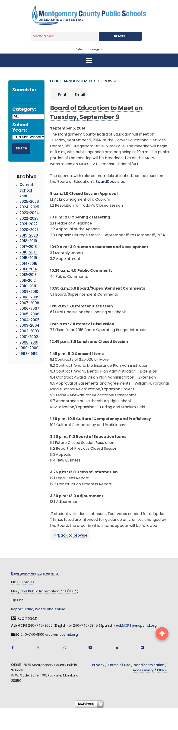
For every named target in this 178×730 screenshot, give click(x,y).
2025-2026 (29, 202)
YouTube (90, 647)
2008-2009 (29, 297)
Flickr (142, 647)
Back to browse (72, 535)
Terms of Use (119, 665)
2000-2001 (28, 342)
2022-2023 (28, 219)
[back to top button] (162, 633)
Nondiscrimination (149, 665)
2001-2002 (28, 337)
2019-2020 (28, 235)
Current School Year (26, 190)
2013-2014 (28, 269)
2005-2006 (29, 314)
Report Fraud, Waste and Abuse (38, 609)
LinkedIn (116, 647)
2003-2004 (29, 326)
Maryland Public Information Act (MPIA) (44, 591)
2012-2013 (28, 275)
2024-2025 (29, 207)
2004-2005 (29, 320)
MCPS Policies (22, 582)
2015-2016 (28, 258)
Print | (63, 95)
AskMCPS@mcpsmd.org (136, 626)
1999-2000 (28, 348)
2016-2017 (28, 252)
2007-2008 (29, 303)
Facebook (12, 647)
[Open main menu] (89, 60)
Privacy (98, 665)
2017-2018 (28, 247)
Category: (24, 109)
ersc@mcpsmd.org (61, 635)
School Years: (20, 128)
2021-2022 (28, 224)
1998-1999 (28, 354)
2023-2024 (29, 213)
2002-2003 (29, 331)
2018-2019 (28, 241)
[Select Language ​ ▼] (102, 49)
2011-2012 (27, 281)
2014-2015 (28, 264)
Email (79, 95)
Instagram (64, 647)
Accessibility (143, 670)
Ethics (162, 670)
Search (120, 36)
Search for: (25, 90)
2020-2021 (28, 230)
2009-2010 (28, 292)
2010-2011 (27, 286)
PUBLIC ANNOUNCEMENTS (73, 81)
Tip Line (17, 600)
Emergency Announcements (35, 573)
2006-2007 (29, 309)
